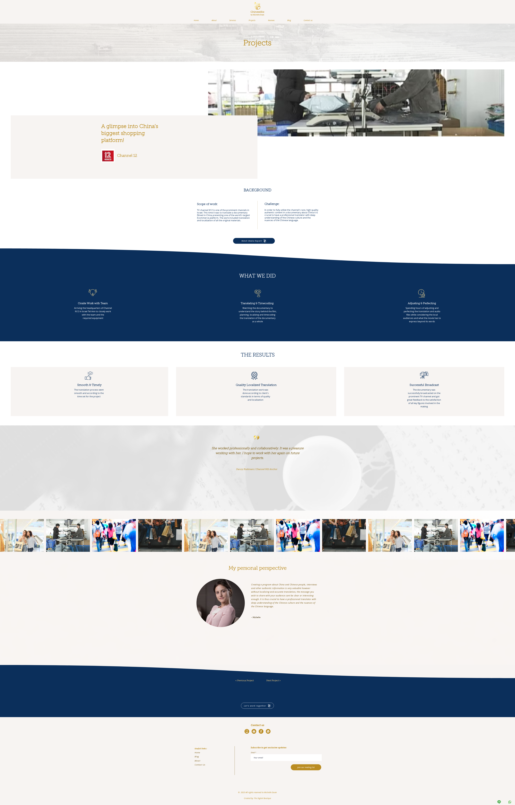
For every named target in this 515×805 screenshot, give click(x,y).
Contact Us (200, 764)
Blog (197, 756)
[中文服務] (499, 802)
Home (197, 752)
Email (253, 752)
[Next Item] (509, 535)
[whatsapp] (509, 802)
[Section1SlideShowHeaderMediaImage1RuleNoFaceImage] (257, 504)
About (197, 760)
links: (204, 748)
